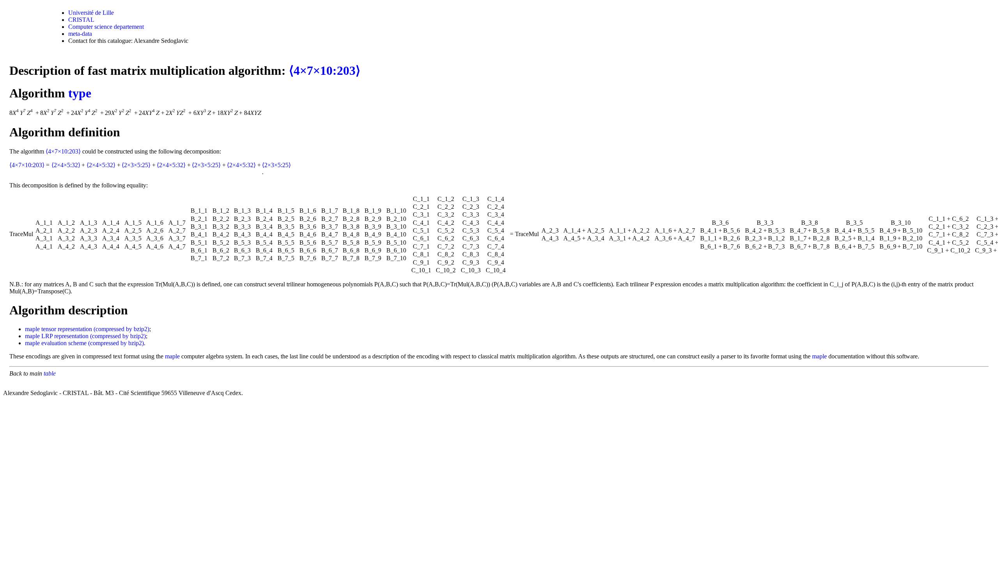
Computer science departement (106, 26)
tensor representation (66, 329)
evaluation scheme (64, 343)
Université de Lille (91, 12)
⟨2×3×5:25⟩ (136, 165)
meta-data (80, 33)
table (50, 373)
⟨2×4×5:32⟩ (65, 165)
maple (32, 329)
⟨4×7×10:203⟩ (324, 71)
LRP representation (64, 336)
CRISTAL (81, 19)
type (79, 93)
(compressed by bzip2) (121, 329)
